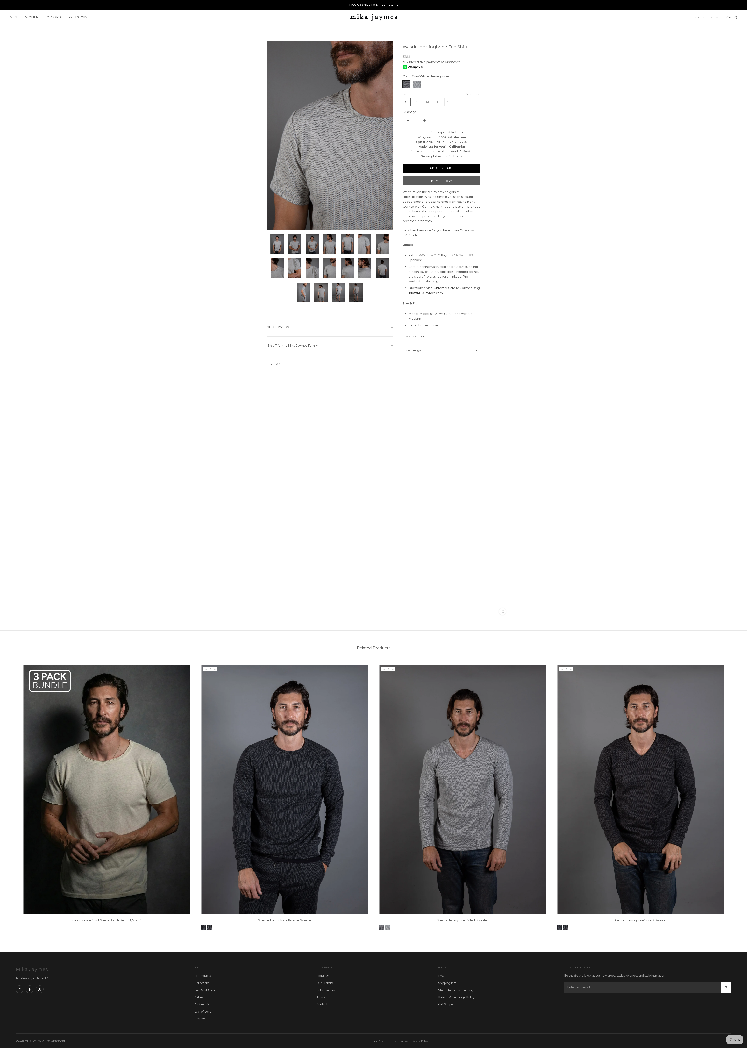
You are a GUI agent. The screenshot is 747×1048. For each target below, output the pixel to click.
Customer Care (444, 288)
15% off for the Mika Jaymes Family (292, 345)
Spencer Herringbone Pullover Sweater (284, 920)
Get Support (446, 1004)
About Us (323, 976)
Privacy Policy (377, 1040)
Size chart (473, 94)
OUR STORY (78, 17)
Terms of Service (399, 1040)
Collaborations (326, 990)
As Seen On (202, 1004)
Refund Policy (420, 1040)
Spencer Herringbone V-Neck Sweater (640, 920)
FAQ (441, 976)
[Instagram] (19, 989)
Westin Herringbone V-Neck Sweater (462, 920)
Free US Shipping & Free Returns (373, 4)
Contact (322, 1004)
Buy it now (441, 180)
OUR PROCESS (278, 327)
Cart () (731, 17)
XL (448, 101)
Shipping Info (447, 983)
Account (700, 17)
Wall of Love (203, 1011)
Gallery (199, 997)
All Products (203, 976)
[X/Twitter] (40, 989)
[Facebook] (29, 989)
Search (715, 17)
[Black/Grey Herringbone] (203, 927)
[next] (734, 796)
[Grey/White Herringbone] (381, 927)
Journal (321, 997)
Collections (202, 983)
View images (414, 350)
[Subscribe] (726, 987)
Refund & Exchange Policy (456, 997)
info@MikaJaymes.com (426, 292)
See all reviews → (414, 335)
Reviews (200, 1019)
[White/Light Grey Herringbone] (387, 927)
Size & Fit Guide (205, 990)
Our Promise (325, 983)
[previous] (12, 796)
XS (407, 101)
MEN (13, 17)
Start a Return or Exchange (456, 990)
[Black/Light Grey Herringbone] (209, 927)
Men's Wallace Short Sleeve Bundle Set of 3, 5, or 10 (107, 920)
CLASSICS (54, 17)
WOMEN (32, 17)
